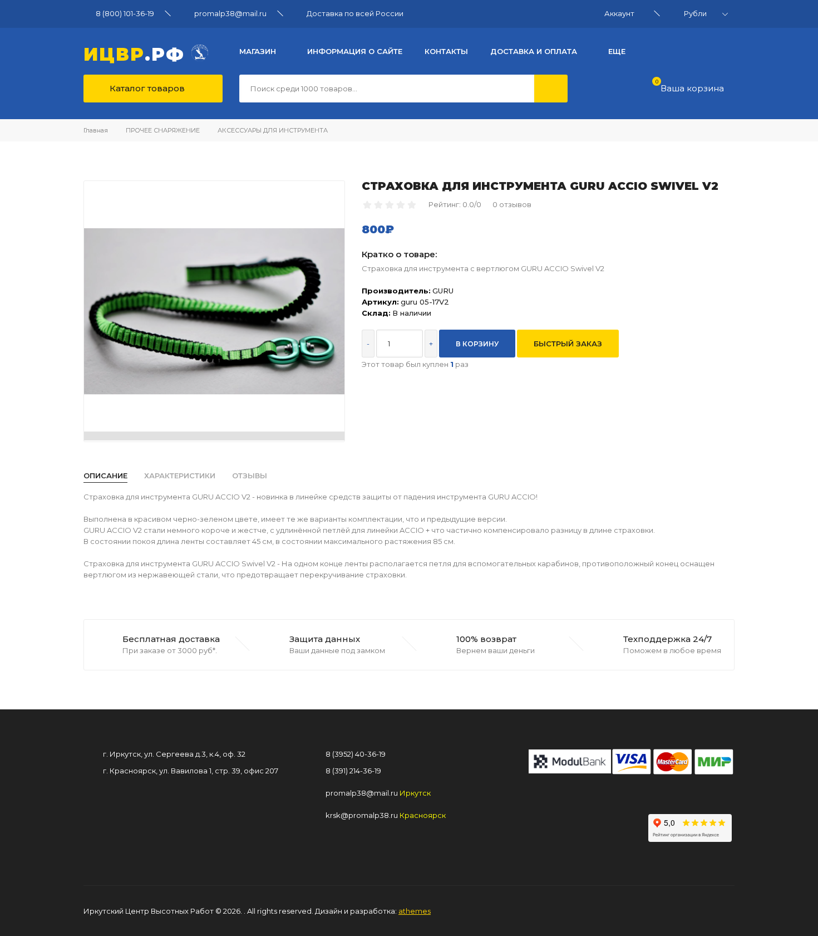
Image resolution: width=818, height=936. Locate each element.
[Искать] (551, 88)
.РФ (137, 53)
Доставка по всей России (355, 13)
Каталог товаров (146, 88)
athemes (414, 910)
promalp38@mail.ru (230, 13)
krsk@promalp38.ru (362, 815)
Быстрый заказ (568, 343)
